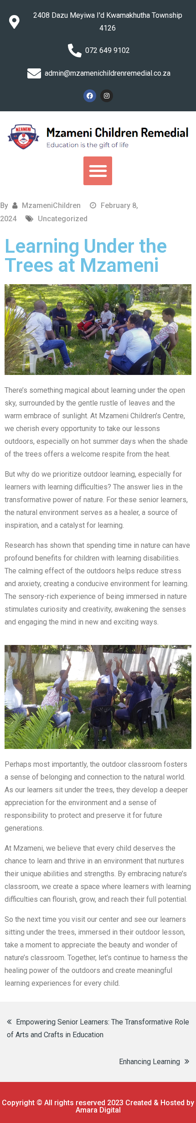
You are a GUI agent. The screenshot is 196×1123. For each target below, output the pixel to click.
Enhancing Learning (149, 1061)
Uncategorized (63, 218)
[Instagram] (106, 95)
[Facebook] (89, 95)
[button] (97, 170)
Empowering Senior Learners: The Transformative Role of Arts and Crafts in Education (98, 1028)
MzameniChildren (51, 205)
